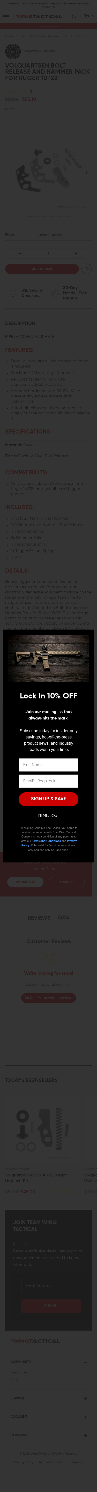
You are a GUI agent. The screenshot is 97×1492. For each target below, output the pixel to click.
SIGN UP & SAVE (48, 799)
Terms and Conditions (46, 841)
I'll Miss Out (48, 816)
